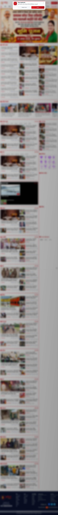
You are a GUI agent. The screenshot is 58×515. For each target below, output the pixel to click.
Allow (38, 7)
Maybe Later (24, 7)
